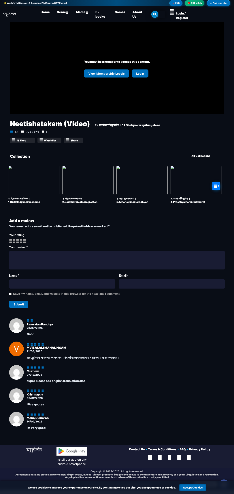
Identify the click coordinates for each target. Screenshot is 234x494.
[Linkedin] (188, 457)
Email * (123, 275)
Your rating (16, 235)
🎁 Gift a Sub (194, 3)
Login (140, 73)
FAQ (183, 449)
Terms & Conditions (163, 449)
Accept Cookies (193, 487)
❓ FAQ (176, 3)
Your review (18, 247)
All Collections (200, 155)
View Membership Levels (106, 73)
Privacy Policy (199, 449)
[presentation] (14, 186)
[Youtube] (169, 457)
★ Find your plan (218, 3)
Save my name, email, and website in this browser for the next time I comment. (66, 293)
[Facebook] (150, 457)
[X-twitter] (159, 457)
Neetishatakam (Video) (50, 123)
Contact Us (137, 449)
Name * (14, 275)
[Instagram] (179, 457)
